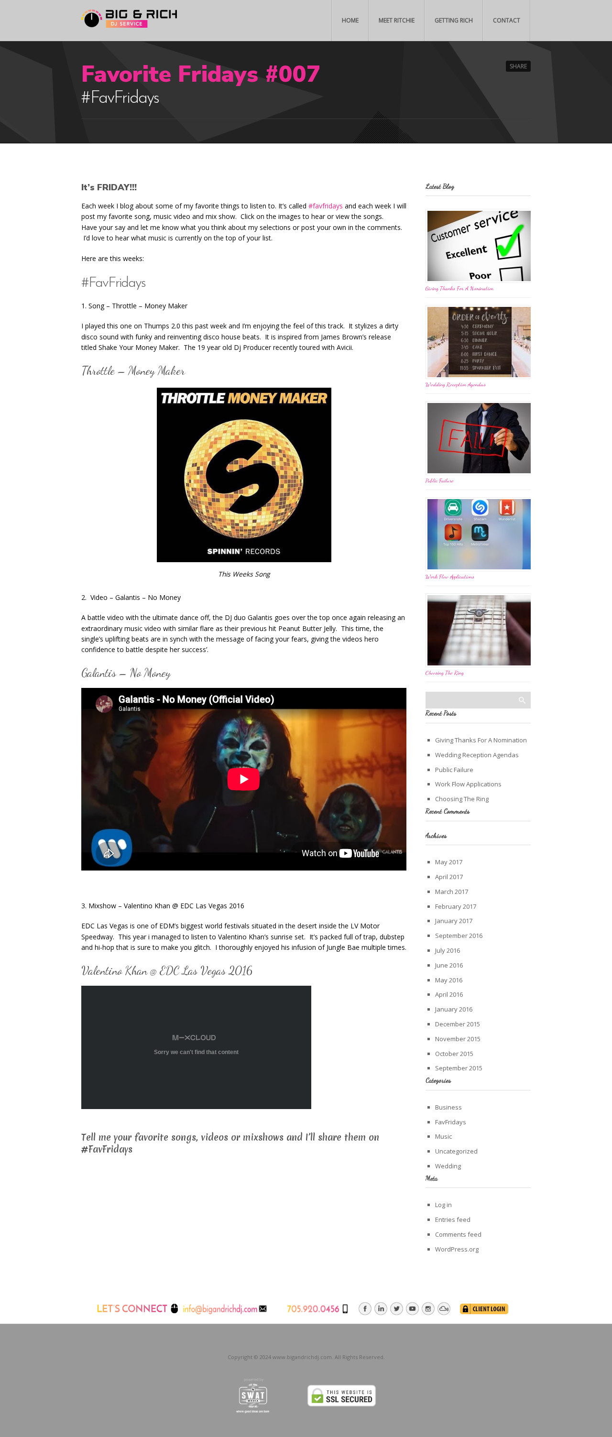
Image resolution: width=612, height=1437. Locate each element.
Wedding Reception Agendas (456, 384)
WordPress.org (457, 1249)
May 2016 (448, 980)
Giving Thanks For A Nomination (459, 288)
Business (448, 1107)
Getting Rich (454, 20)
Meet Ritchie (397, 20)
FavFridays (450, 1122)
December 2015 (457, 1024)
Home (350, 20)
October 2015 (454, 1053)
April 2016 (449, 994)
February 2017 (455, 906)
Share (518, 66)
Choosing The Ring (445, 672)
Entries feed (452, 1219)
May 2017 (448, 862)
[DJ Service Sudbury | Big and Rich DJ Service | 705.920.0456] (129, 21)
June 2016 (449, 965)
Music (443, 1136)
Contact (506, 20)
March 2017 (451, 891)
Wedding (448, 1166)
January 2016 (453, 1009)
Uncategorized (456, 1151)
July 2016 (447, 950)
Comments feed (458, 1234)
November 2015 (458, 1038)
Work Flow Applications (450, 576)
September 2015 (458, 1068)
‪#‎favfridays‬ (325, 205)
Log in (443, 1204)
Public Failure (440, 480)
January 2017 (453, 920)
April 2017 (449, 876)
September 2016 (458, 935)
